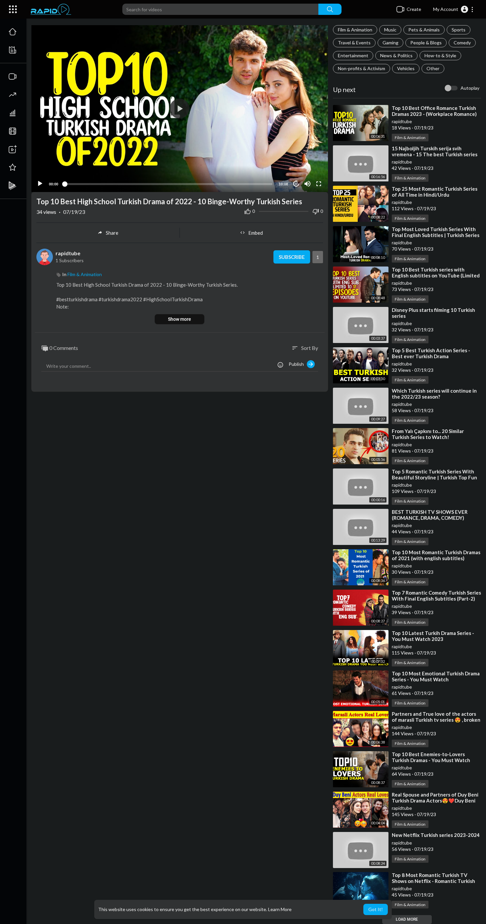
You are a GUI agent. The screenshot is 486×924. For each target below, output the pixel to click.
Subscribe (292, 257)
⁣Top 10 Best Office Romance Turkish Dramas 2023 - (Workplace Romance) (434, 111)
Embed (255, 233)
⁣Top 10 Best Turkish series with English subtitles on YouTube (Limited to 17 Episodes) (436, 275)
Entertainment (353, 55)
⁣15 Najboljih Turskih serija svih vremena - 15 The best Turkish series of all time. (434, 154)
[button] (453, 9)
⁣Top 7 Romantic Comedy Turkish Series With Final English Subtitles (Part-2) (436, 596)
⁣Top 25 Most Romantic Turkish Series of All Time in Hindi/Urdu (434, 192)
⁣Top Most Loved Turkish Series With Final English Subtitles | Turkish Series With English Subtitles (435, 235)
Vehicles (406, 68)
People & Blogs (426, 42)
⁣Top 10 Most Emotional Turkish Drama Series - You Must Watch (436, 676)
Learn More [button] (280, 909)
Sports (459, 29)
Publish (298, 364)
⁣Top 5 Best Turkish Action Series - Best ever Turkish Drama (431, 353)
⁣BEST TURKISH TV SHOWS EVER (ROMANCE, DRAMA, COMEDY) (429, 515)
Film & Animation (355, 29)
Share (112, 233)
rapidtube (402, 121)
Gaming (390, 42)
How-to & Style (440, 55)
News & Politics (396, 55)
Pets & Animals (424, 29)
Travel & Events (354, 42)
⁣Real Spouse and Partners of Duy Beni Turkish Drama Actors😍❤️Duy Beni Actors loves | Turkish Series (435, 800)
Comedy (462, 42)
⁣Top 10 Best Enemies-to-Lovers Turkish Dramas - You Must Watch (431, 757)
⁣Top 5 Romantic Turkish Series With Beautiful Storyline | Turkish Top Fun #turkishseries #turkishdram (434, 477)
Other (432, 68)
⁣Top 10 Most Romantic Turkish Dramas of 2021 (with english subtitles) (436, 555)
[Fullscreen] (318, 183)
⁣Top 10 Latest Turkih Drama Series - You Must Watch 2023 (433, 636)
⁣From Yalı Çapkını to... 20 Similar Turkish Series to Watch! (428, 434)
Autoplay (470, 88)
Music (390, 29)
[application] (179, 108)
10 (296, 183)
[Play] (40, 183)
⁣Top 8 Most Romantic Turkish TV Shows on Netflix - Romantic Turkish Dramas (433, 881)
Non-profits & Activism (361, 68)
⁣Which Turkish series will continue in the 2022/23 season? (434, 394)
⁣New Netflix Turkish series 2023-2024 (436, 835)
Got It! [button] (375, 909)
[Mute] (307, 183)
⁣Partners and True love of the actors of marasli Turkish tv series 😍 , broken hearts (436, 720)
